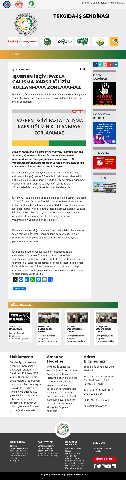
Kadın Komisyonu (73, 468)
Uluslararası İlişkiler (74, 466)
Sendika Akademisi (46, 446)
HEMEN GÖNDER (104, 459)
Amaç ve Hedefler (18, 451)
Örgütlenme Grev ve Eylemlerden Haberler (75, 462)
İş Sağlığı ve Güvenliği (47, 456)
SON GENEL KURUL (19, 453)
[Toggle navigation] (16, 55)
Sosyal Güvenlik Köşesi (48, 453)
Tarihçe (13, 446)
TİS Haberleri (71, 456)
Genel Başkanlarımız (19, 448)
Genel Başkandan (73, 453)
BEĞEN (20, 289)
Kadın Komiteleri (45, 451)
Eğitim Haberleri (72, 458)
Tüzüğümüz (15, 460)
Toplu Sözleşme (45, 448)
